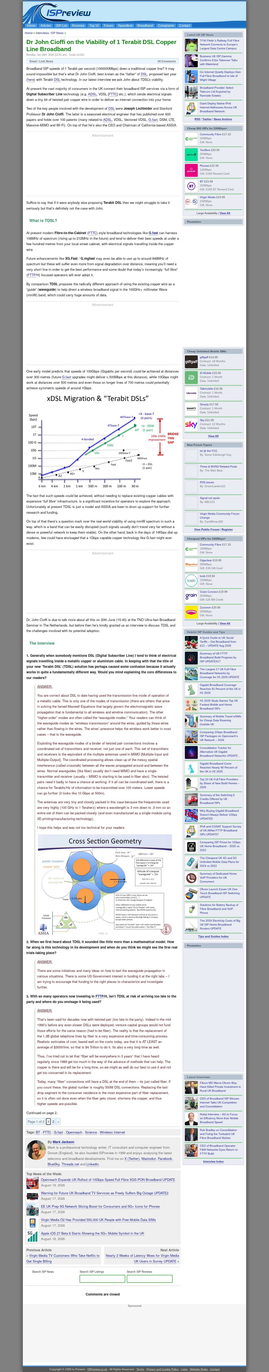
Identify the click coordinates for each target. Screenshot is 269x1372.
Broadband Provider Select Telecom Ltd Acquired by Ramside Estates (216, 91)
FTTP (32, 274)
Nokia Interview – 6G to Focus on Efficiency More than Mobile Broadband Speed (219, 1118)
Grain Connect (209, 591)
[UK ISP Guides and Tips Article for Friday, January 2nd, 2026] (191, 773)
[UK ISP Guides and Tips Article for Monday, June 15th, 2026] (191, 710)
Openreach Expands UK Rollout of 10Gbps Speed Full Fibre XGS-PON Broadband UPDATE (108, 1179)
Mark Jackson (63, 1141)
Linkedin (92, 1163)
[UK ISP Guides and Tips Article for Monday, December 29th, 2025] (191, 757)
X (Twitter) (132, 1158)
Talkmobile (206, 388)
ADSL (92, 93)
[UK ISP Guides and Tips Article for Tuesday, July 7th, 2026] (191, 695)
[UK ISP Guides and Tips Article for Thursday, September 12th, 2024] (191, 899)
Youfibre (205, 150)
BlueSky (54, 1163)
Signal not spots (210, 498)
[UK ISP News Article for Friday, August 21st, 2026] (191, 82)
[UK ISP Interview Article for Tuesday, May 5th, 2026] (191, 1092)
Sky (202, 420)
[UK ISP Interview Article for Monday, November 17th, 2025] (191, 1124)
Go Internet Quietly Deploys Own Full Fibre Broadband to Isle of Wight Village (220, 75)
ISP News (57, 33)
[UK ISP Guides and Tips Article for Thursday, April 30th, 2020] (191, 663)
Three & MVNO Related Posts (218, 466)
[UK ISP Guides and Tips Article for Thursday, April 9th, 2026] (191, 726)
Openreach (74, 1132)
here (31, 79)
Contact (184, 25)
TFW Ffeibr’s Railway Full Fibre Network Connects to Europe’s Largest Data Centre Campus (219, 44)
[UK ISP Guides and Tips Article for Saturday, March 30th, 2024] (191, 930)
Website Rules (199, 1369)
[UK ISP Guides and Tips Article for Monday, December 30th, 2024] (191, 868)
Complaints (166, 25)
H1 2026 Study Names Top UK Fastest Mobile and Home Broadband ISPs (219, 704)
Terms (140, 1369)
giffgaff (204, 357)
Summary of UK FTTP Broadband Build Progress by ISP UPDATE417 (218, 657)
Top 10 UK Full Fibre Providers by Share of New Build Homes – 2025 (219, 783)
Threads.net (70, 1163)
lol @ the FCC (208, 450)
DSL (144, 73)
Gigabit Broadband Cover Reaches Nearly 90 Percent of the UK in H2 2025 (218, 767)
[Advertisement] (173, 12)
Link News (46, 61)
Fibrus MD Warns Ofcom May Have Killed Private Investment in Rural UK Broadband (220, 1086)
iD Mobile (205, 373)
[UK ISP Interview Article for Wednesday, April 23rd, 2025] (191, 1155)
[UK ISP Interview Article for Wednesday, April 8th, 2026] (191, 1108)
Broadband (145, 25)
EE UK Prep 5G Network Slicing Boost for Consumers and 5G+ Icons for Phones (100, 1206)
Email (33, 61)
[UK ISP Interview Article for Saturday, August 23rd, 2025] (191, 1140)
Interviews (42, 33)
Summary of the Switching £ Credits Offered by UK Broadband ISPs (217, 798)
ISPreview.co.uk (97, 1369)
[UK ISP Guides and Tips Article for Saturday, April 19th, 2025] (191, 852)
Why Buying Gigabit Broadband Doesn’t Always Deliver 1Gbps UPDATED (219, 814)
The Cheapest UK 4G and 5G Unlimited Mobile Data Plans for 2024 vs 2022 (219, 861)
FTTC (113, 93)
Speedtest (125, 25)
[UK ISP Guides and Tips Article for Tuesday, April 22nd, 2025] (191, 805)
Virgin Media (207, 197)
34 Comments (167, 61)
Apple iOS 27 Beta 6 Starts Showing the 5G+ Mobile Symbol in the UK (92, 1233)
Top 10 (94, 25)
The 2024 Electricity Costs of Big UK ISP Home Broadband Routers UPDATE (220, 924)
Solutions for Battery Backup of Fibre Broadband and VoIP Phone (219, 908)
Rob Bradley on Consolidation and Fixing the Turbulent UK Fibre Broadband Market (218, 1133)
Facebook (165, 1158)
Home (31, 25)
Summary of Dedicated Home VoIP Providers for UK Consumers (218, 877)
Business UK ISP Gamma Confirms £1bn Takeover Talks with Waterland (218, 60)
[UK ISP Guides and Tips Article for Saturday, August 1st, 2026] (191, 679)
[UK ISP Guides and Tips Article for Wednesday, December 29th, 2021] (191, 915)
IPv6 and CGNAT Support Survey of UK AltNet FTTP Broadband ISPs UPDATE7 (220, 830)
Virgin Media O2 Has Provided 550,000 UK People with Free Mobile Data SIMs (98, 1219)
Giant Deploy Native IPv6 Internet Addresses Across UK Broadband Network (218, 107)
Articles (46, 25)
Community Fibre (210, 134)
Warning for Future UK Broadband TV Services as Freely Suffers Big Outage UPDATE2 (104, 1192)
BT (38, 1132)
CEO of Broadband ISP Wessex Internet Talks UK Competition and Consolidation (219, 1102)
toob (202, 576)
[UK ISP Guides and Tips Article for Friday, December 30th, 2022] (191, 883)
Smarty (204, 404)
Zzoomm (205, 607)
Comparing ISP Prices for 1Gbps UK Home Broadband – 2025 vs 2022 (220, 846)
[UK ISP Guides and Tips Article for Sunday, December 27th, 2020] (191, 820)
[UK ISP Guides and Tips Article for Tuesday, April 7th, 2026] (191, 742)
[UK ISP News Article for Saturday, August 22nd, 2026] (191, 50)
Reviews (78, 25)
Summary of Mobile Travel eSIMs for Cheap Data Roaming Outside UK (220, 720)
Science (91, 1132)
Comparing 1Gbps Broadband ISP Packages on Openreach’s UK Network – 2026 (219, 736)
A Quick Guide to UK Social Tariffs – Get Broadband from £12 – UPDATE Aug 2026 (218, 641)
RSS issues (207, 482)
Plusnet (204, 165)
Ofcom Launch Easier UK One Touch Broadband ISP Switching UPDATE (220, 893)
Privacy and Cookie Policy (163, 1369)
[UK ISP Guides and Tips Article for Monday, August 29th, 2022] (191, 647)
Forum (108, 25)
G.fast (153, 119)
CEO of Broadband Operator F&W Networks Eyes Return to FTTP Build (219, 1149)
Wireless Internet (112, 1132)
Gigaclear (206, 560)
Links (184, 1369)
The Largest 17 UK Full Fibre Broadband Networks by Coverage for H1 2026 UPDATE (219, 673)
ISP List (61, 25)
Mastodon (149, 1158)
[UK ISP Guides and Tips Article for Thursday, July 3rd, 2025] (191, 789)
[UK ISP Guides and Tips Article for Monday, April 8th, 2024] (191, 836)
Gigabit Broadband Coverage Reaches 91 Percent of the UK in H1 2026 (220, 688)
